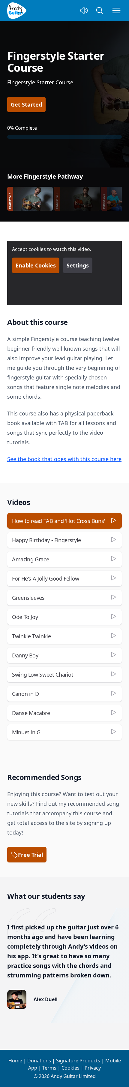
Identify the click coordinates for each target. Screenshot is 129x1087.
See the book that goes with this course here (64, 459)
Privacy (93, 1067)
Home (15, 1060)
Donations (39, 1060)
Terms (49, 1067)
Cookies (71, 1067)
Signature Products (78, 1060)
